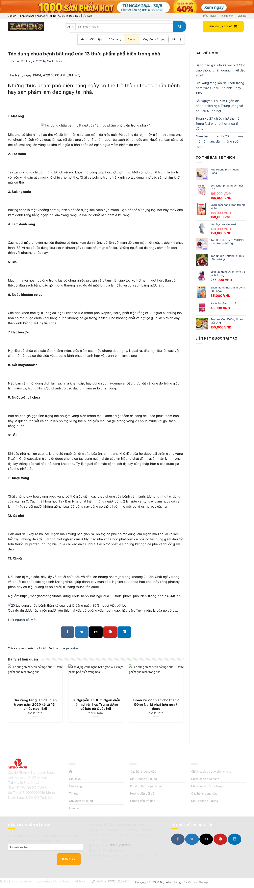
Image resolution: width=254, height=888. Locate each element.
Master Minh (54, 61)
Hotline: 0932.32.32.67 (112, 881)
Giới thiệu (75, 779)
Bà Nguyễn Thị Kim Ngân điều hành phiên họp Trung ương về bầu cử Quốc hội (219, 106)
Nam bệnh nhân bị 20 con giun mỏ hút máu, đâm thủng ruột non (219, 141)
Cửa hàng (75, 786)
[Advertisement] (221, 479)
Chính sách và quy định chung (211, 771)
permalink (72, 648)
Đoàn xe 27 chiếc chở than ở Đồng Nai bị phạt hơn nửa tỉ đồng (218, 123)
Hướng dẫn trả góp (142, 801)
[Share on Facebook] (67, 632)
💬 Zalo (87, 15)
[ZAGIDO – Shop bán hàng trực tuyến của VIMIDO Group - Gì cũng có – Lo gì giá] (26, 26)
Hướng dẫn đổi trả (142, 793)
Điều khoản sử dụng (143, 779)
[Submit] (179, 26)
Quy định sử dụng (81, 801)
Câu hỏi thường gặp (143, 771)
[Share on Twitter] (82, 632)
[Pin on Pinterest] (110, 632)
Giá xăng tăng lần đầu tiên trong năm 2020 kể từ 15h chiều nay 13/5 (220, 88)
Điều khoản (209, 15)
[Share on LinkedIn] (124, 632)
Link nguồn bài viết (22, 620)
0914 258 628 (120, 845)
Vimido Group (198, 882)
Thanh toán (226, 15)
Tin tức (43, 648)
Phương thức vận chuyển (147, 786)
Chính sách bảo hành (205, 779)
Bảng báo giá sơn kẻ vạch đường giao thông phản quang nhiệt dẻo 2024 (220, 70)
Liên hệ (242, 15)
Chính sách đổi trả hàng (207, 786)
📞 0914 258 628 (69, 15)
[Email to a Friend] (96, 632)
